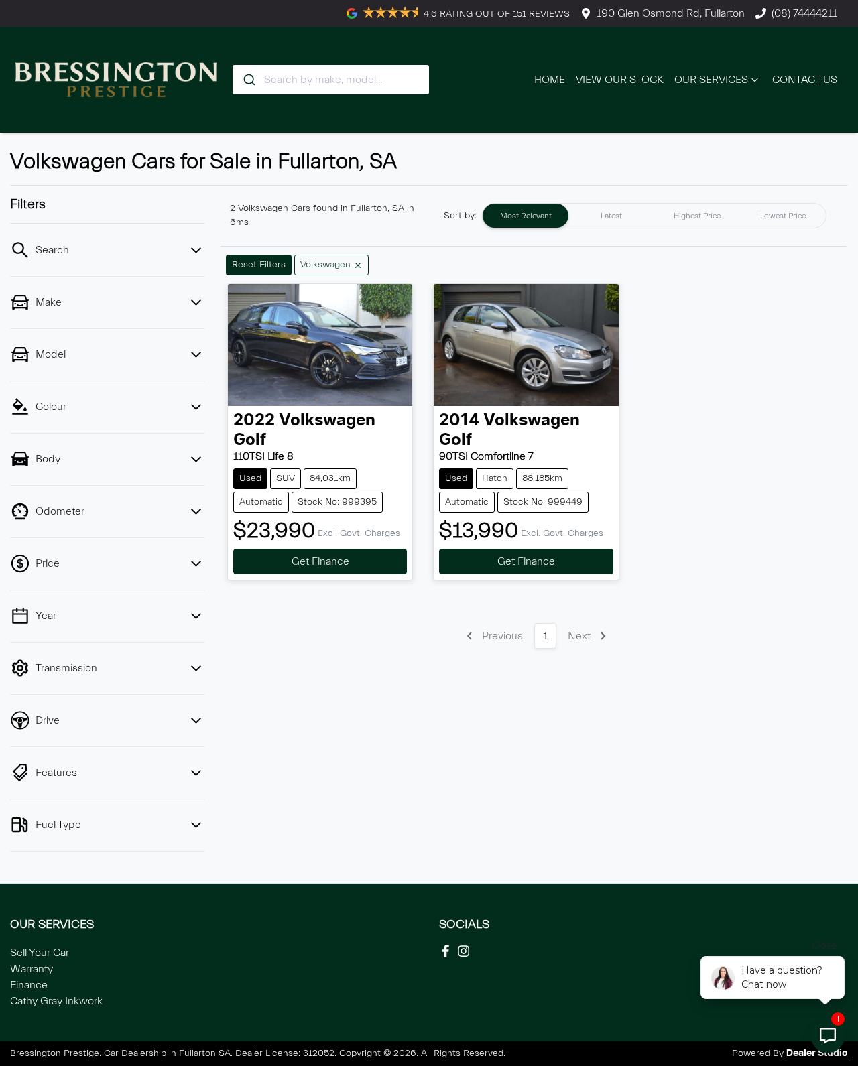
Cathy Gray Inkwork (56, 1001)
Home (549, 80)
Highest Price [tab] (697, 215)
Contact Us (804, 80)
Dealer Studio (817, 1053)
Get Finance (320, 561)
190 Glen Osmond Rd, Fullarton (671, 13)
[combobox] (331, 79)
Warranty (31, 969)
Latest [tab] (611, 215)
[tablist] (654, 215)
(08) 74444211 (804, 13)
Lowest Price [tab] (783, 215)
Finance (29, 985)
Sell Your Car (39, 953)
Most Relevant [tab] (526, 215)
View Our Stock (620, 80)
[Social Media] (448, 951)
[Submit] (248, 79)
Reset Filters (259, 264)
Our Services (711, 80)
